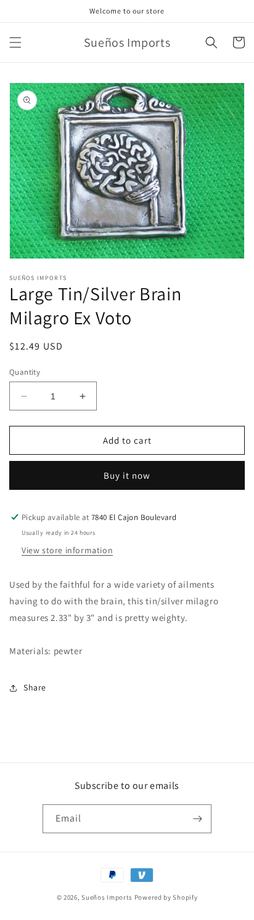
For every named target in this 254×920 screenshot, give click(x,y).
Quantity (24, 372)
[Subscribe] (197, 818)
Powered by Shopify (166, 897)
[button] (15, 42)
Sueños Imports (107, 897)
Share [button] (34, 687)
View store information (67, 550)
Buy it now (127, 475)
